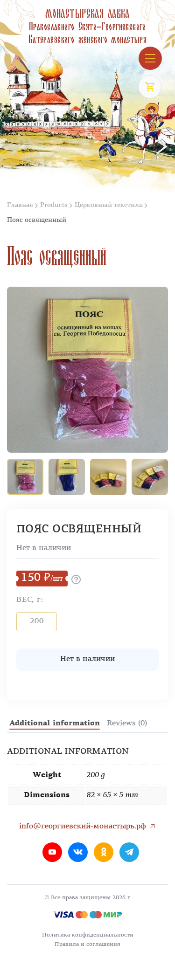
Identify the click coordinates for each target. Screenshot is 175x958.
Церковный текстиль (109, 205)
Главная (20, 205)
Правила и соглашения (87, 944)
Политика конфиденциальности (87, 935)
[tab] (55, 724)
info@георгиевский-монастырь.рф (83, 826)
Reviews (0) (127, 723)
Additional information (54, 723)
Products (54, 205)
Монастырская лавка (87, 26)
